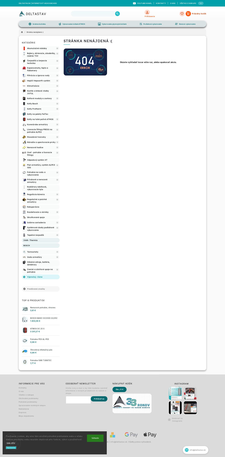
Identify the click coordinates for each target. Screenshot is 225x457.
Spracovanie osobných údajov (32, 405)
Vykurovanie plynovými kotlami (112, 24)
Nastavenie (11, 448)
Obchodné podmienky (28, 398)
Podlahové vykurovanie (150, 24)
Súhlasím (95, 438)
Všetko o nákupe (26, 395)
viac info (11, 443)
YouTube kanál (144, 3)
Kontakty (161, 3)
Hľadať (117, 13)
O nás (173, 3)
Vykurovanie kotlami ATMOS (71, 24)
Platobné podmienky (28, 402)
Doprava (22, 412)
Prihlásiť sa (99, 399)
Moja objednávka (26, 416)
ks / (119, 389)
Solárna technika (37, 24)
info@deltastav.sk (118, 442)
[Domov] (23, 32)
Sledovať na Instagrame (177, 419)
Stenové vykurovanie (185, 24)
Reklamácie (24, 409)
